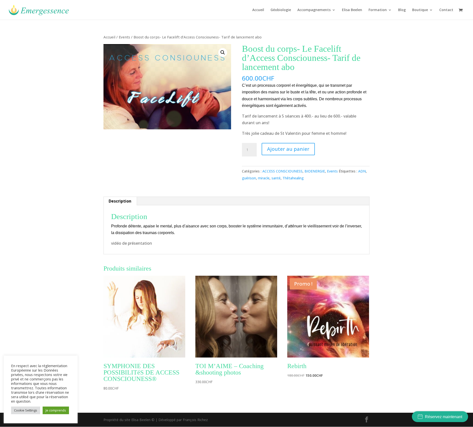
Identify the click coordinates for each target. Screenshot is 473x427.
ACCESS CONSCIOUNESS (282, 171)
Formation (378, 10)
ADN (362, 171)
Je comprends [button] (56, 410)
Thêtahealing (293, 178)
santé (276, 178)
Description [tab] (120, 201)
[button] (222, 52)
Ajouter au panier (288, 149)
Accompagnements (314, 10)
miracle (264, 178)
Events (124, 36)
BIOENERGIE (314, 171)
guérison (249, 178)
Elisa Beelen (352, 10)
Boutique (420, 10)
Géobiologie (280, 10)
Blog (402, 10)
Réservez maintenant (443, 417)
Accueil (258, 10)
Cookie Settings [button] (25, 410)
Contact (446, 10)
